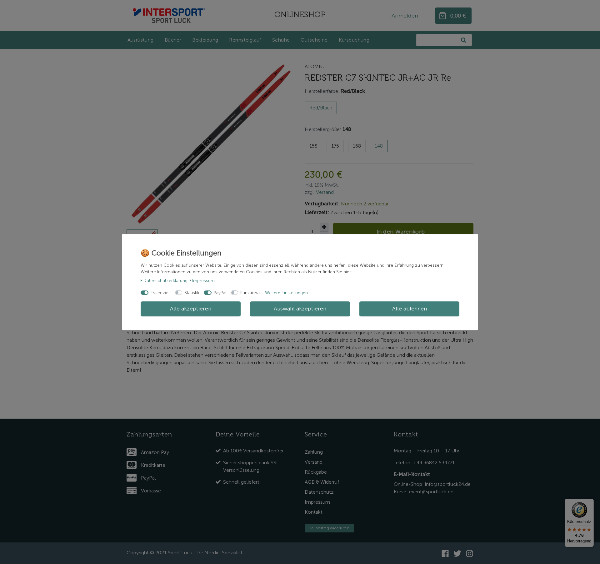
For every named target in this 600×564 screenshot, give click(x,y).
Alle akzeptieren (190, 308)
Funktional (250, 292)
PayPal (220, 292)
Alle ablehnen (409, 308)
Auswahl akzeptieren (300, 308)
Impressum (203, 280)
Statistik (191, 292)
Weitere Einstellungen (286, 292)
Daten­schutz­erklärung (165, 280)
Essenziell (160, 292)
